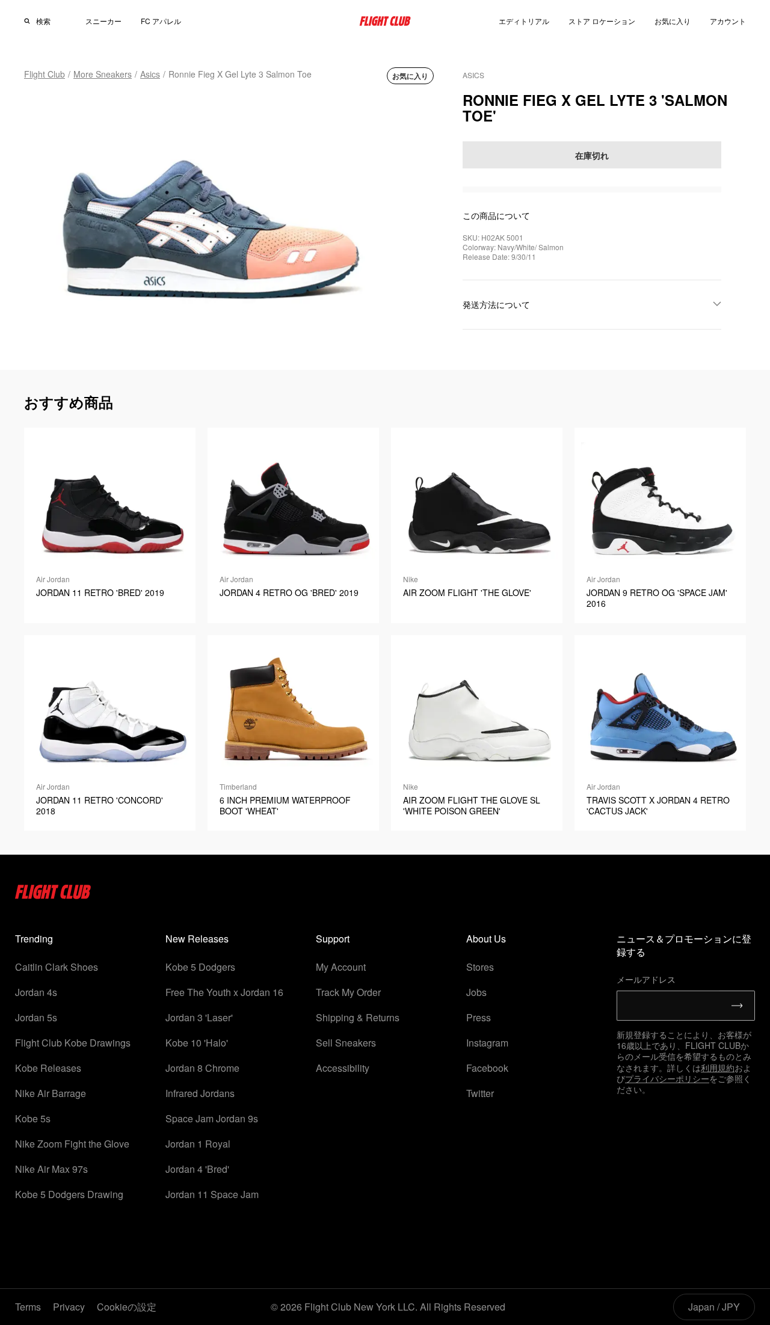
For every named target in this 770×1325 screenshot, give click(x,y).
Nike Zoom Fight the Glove (72, 1144)
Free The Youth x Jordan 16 (224, 992)
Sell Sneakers (346, 1043)
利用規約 (718, 1068)
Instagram (487, 1043)
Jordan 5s (36, 1017)
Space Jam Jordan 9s (211, 1118)
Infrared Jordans (200, 1093)
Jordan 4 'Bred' (197, 1169)
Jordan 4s (36, 992)
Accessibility (342, 1068)
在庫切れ (592, 155)
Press (478, 1017)
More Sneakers (102, 74)
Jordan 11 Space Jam (212, 1194)
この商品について (496, 215)
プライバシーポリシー (667, 1078)
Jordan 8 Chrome (202, 1068)
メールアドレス (646, 979)
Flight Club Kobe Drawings (73, 1043)
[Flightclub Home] (53, 895)
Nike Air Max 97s (51, 1169)
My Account (341, 967)
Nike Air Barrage (50, 1093)
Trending (34, 938)
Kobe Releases (48, 1068)
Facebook (487, 1068)
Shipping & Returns (357, 1017)
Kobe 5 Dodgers (200, 967)
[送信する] (737, 1006)
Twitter (480, 1093)
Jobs (476, 992)
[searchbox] (50, 21)
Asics (150, 74)
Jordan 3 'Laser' (199, 1017)
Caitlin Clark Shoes (56, 967)
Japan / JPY (714, 1307)
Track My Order (348, 992)
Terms (28, 1307)
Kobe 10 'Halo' (196, 1043)
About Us (486, 938)
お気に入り (672, 21)
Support (333, 938)
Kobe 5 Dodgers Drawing (69, 1194)
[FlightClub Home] (385, 21)
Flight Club (44, 74)
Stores (480, 967)
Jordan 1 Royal (197, 1144)
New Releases (197, 938)
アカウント (728, 21)
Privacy (69, 1307)
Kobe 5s (33, 1118)
